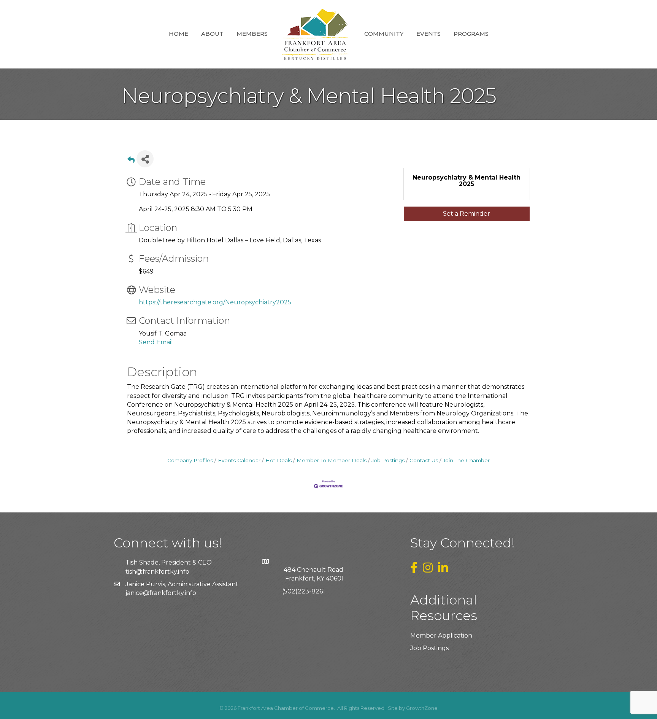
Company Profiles (190, 460)
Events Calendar (239, 460)
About (212, 33)
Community (383, 33)
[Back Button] (131, 161)
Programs (471, 33)
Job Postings (388, 460)
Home (178, 33)
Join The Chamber (466, 460)
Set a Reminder (466, 213)
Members (252, 33)
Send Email (156, 342)
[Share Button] (145, 158)
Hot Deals (278, 460)
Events (428, 33)
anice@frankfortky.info (161, 593)
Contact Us (423, 460)
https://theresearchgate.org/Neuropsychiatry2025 (215, 302)
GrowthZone (422, 708)
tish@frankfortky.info (157, 571)
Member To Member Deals (332, 460)
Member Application (441, 635)
